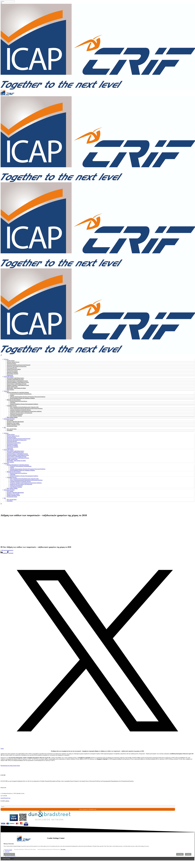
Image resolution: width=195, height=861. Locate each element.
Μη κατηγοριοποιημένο (7, 550)
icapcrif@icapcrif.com (5, 798)
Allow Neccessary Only (9, 854)
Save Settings (179, 854)
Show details (63, 849)
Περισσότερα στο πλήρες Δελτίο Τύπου (10, 765)
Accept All (188, 854)
